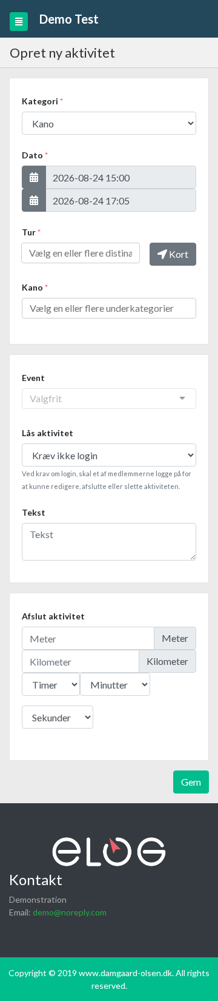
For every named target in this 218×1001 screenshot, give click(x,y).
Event (33, 377)
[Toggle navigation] (19, 21)
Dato (35, 155)
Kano (35, 287)
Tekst (33, 512)
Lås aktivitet (47, 433)
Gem (191, 781)
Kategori (42, 101)
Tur (31, 232)
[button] (34, 177)
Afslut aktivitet (53, 616)
